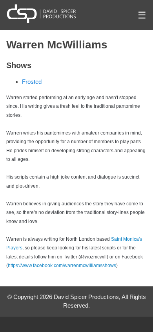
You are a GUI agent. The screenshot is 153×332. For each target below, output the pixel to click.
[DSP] (41, 13)
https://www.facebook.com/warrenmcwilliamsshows (62, 265)
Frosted (32, 81)
